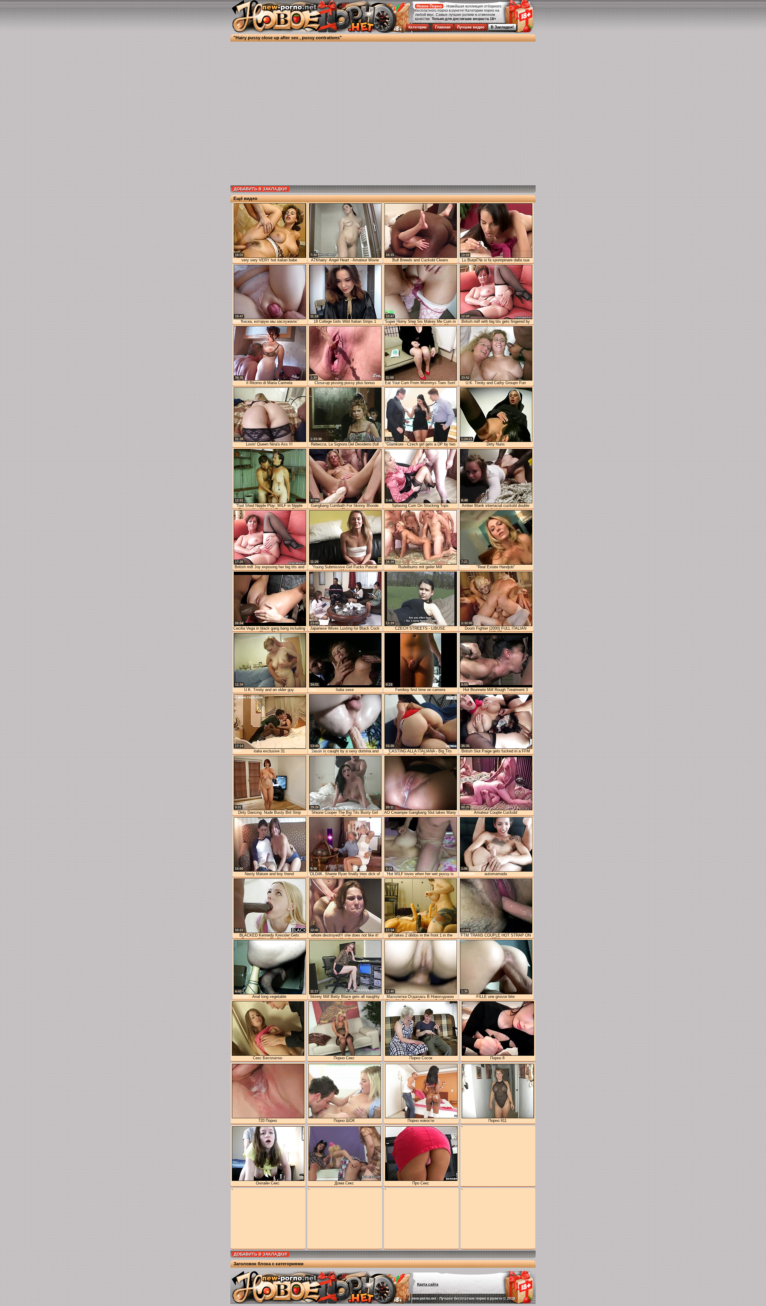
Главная (443, 27)
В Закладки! (502, 27)
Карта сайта (427, 1284)
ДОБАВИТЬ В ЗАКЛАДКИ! (261, 189)
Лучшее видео (470, 27)
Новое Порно (429, 6)
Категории (417, 27)
